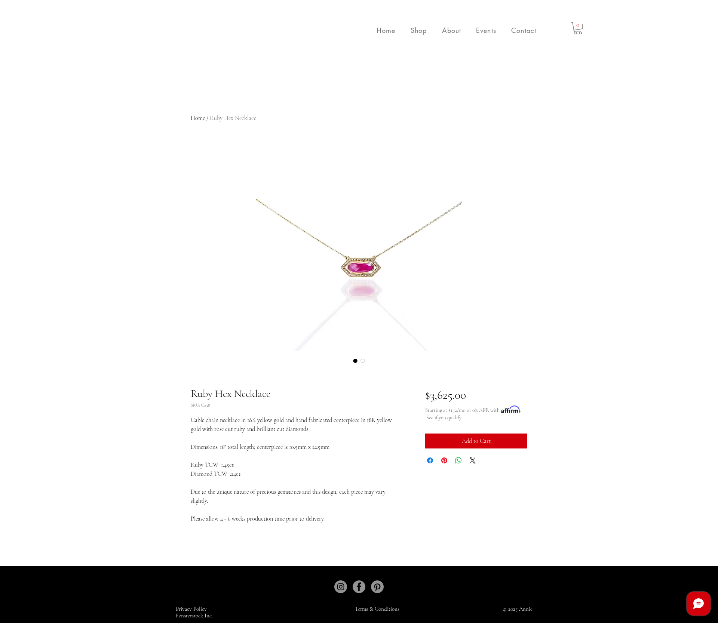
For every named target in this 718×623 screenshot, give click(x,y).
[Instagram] (340, 586)
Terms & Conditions (377, 608)
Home (198, 118)
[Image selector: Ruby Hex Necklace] (355, 360)
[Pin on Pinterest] (444, 460)
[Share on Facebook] (430, 460)
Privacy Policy (192, 608)
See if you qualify (443, 417)
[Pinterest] (377, 586)
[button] (418, 30)
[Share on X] (472, 460)
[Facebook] (359, 586)
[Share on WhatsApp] (458, 460)
